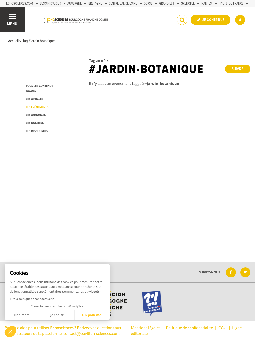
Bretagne (95, 3)
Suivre (237, 69)
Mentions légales (145, 327)
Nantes (206, 3)
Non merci (22, 315)
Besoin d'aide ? (50, 3)
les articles (34, 99)
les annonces (36, 115)
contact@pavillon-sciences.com (91, 333)
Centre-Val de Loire (123, 3)
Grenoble (188, 3)
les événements (37, 107)
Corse (148, 3)
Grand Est (166, 3)
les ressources (37, 131)
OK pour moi (92, 315)
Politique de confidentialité (189, 327)
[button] (10, 332)
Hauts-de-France (231, 3)
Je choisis (57, 315)
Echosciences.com (19, 3)
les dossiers (35, 123)
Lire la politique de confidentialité (32, 298)
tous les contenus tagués (39, 88)
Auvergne (74, 3)
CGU (222, 327)
